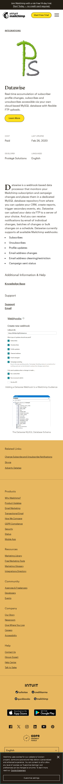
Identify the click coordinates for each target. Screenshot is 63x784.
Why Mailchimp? (13, 498)
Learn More (14, 118)
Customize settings (31, 778)
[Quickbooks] (22, 699)
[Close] (58, 757)
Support (10, 304)
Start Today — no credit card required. (31, 6)
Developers (10, 593)
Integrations (13, 30)
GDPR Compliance (14, 523)
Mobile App (10, 539)
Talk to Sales (11, 667)
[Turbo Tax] (22, 692)
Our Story (10, 615)
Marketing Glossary (14, 566)
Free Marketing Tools (15, 561)
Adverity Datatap (13, 468)
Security (9, 529)
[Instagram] (27, 728)
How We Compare (13, 518)
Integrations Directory (15, 571)
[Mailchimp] (41, 699)
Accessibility (11, 635)
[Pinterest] (53, 728)
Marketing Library (13, 555)
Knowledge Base (15, 283)
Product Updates (13, 503)
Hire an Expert (11, 657)
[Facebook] (10, 728)
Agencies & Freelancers (16, 588)
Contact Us (10, 652)
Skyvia (8, 462)
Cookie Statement (18, 770)
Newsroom (10, 620)
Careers (8, 630)
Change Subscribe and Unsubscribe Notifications (28, 456)
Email (8, 308)
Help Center (10, 662)
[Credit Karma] (39, 692)
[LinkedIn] (35, 728)
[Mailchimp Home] (14, 15)
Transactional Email (14, 513)
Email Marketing (12, 508)
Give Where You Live (15, 625)
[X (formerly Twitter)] (19, 728)
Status (8, 534)
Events (8, 598)
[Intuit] (31, 685)
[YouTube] (44, 728)
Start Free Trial (41, 15)
